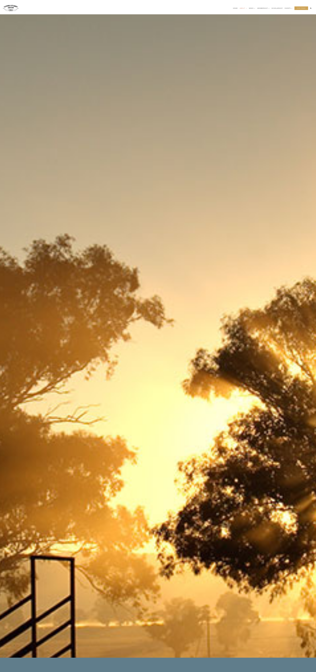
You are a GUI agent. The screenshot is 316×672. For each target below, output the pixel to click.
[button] (310, 8)
